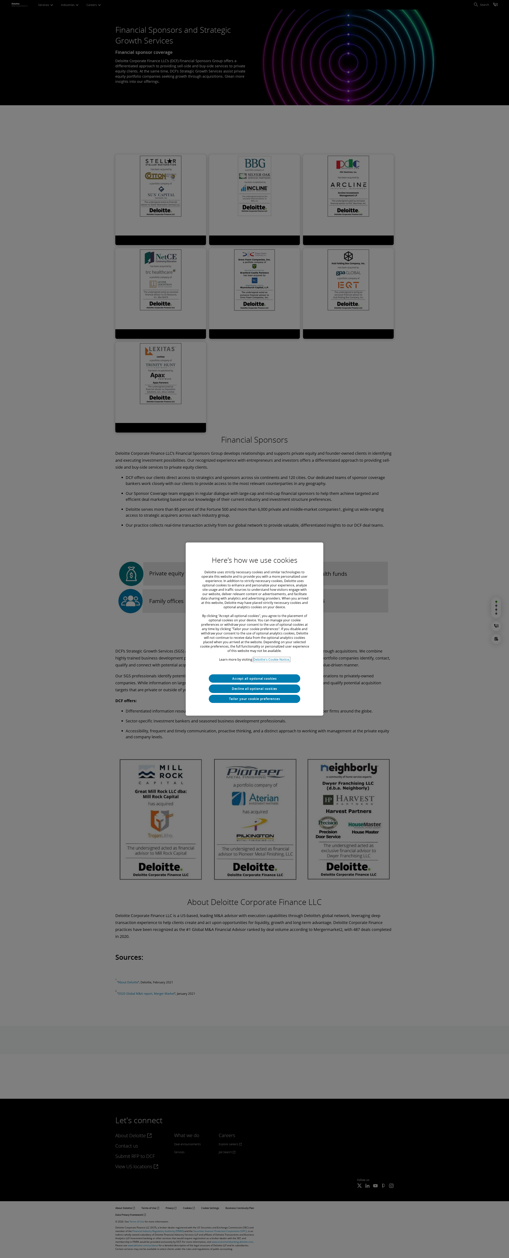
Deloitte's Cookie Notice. (271, 659)
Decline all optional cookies (254, 688)
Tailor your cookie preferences (254, 699)
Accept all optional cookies (254, 678)
